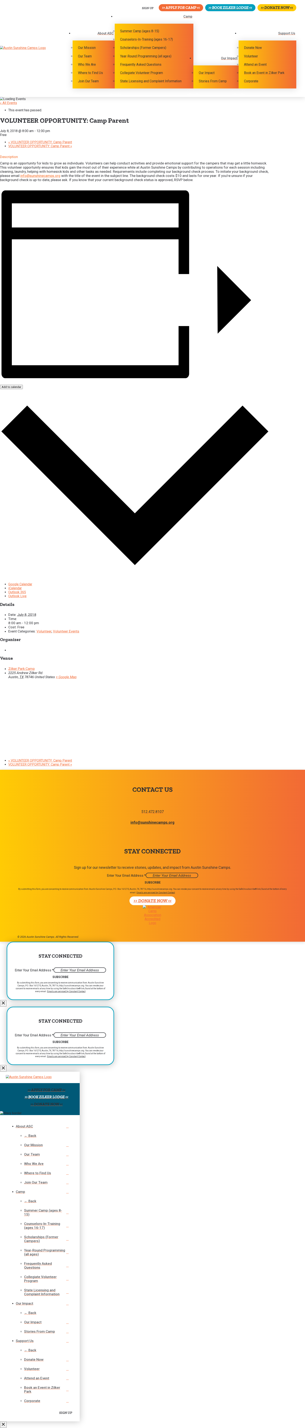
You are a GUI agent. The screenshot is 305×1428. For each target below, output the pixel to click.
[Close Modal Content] (3, 1003)
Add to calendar (11, 387)
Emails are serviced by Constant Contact (156, 892)
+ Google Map (66, 677)
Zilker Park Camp (21, 669)
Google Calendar (20, 584)
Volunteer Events (66, 631)
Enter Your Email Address (126, 876)
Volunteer (44, 631)
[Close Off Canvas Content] (3, 1424)
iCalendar (15, 588)
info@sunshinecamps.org (40, 176)
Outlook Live (17, 596)
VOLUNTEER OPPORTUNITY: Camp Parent (40, 142)
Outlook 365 (17, 592)
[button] (145, 8)
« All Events (8, 103)
